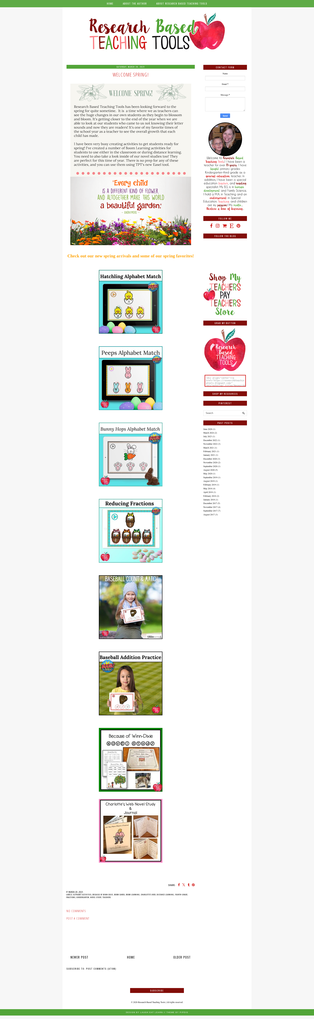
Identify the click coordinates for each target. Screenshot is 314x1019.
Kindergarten (83, 897)
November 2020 (210, 462)
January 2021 (209, 454)
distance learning (165, 894)
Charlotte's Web (148, 894)
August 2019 (209, 480)
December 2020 (210, 458)
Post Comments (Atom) (101, 968)
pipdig (184, 1012)
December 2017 (210, 503)
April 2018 (208, 492)
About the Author (135, 3)
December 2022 (210, 440)
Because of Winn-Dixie (102, 894)
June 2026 (207, 429)
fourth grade (181, 894)
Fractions (70, 897)
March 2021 (208, 447)
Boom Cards (119, 894)
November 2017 (210, 506)
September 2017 (210, 510)
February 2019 (209, 484)
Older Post (182, 957)
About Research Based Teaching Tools (181, 3)
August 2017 (209, 514)
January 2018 (209, 499)
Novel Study (95, 897)
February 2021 (209, 451)
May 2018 (207, 488)
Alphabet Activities (82, 894)
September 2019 (210, 477)
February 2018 (209, 495)
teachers (106, 897)
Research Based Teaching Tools (151, 1002)
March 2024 (208, 432)
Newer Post (79, 957)
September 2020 (210, 466)
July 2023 (207, 436)
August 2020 (209, 469)
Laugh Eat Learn (151, 1012)
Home (110, 3)
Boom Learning (133, 894)
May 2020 (207, 473)
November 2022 (210, 443)
